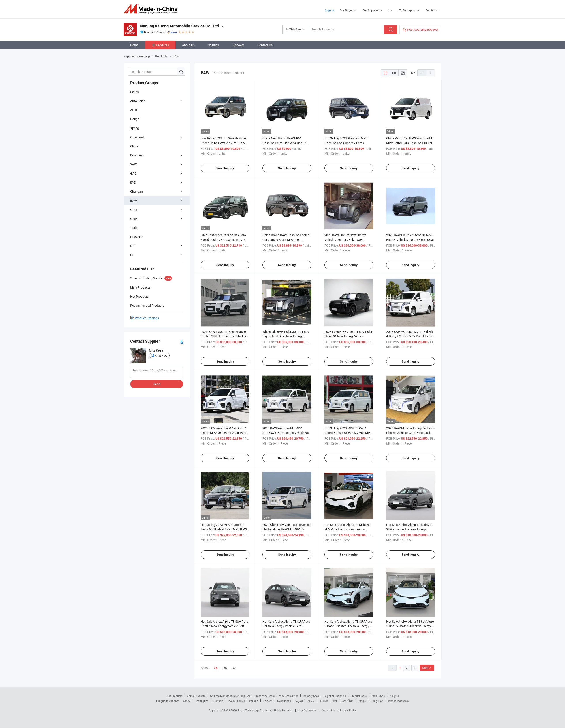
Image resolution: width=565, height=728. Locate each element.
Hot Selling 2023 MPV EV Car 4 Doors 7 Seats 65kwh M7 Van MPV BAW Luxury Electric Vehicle (348, 432)
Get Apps (409, 10)
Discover (238, 45)
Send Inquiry (225, 168)
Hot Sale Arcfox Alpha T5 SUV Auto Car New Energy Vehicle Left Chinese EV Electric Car (286, 626)
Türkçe (362, 701)
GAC (133, 173)
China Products (196, 696)
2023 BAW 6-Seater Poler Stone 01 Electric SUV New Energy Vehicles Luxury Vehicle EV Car (224, 336)
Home (134, 45)
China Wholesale (264, 696)
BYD (133, 182)
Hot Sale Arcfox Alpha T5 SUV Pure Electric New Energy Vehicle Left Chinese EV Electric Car (224, 626)
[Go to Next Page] (430, 73)
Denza (134, 92)
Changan (136, 191)
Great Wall (137, 137)
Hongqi (135, 119)
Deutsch (268, 701)
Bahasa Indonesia (398, 701)
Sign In (329, 10)
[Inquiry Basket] (390, 10)
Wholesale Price (288, 696)
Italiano (253, 701)
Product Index (358, 696)
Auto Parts (137, 101)
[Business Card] (181, 341)
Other (134, 209)
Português (202, 701)
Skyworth (136, 237)
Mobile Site (378, 696)
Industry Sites (311, 696)
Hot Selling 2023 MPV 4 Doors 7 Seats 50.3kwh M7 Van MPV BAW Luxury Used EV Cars (224, 529)
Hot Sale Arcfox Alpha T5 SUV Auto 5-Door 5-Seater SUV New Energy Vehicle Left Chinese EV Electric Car (348, 626)
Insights (394, 696)
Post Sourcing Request (422, 29)
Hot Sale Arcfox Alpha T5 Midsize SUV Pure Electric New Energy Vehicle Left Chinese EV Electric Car (410, 529)
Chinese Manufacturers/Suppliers (230, 696)
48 (234, 668)
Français (218, 701)
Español (186, 701)
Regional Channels (335, 696)
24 (215, 668)
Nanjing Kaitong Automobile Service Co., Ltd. (180, 26)
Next (425, 667)
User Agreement (307, 710)
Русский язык (236, 701)
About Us (188, 45)
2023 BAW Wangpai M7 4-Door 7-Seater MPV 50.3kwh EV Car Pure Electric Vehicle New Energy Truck (224, 432)
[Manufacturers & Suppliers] (152, 9)
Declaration (328, 710)
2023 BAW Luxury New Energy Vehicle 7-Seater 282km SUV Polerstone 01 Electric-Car (345, 239)
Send (156, 384)
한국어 (311, 701)
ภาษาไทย (347, 701)
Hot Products (174, 696)
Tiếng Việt (376, 701)
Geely (134, 219)
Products (162, 45)
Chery (134, 146)
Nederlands (284, 701)
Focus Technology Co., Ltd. (253, 710)
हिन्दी (335, 701)
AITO (133, 110)
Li (131, 255)
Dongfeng (137, 155)
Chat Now (161, 355)
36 (225, 668)
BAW (133, 200)
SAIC (133, 164)
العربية (299, 701)
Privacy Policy (348, 710)
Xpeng (134, 128)
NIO (133, 246)
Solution (213, 45)
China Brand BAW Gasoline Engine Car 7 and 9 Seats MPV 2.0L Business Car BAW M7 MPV (285, 239)
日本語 (324, 701)
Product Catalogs (147, 318)
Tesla (133, 228)
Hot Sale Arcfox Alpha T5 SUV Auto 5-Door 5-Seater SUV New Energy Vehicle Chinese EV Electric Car (410, 626)
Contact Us (265, 45)
